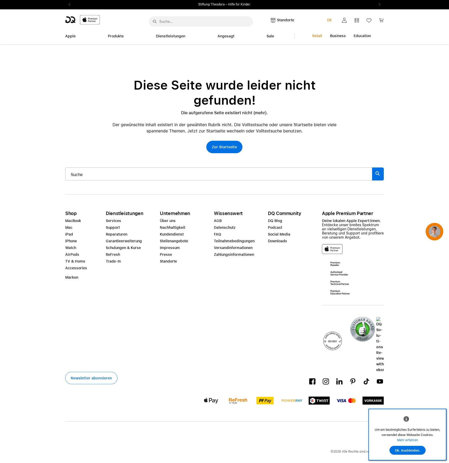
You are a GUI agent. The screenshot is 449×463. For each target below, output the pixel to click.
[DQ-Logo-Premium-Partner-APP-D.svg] (82, 19)
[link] (381, 22)
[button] (344, 20)
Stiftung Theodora (211, 4)
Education (362, 36)
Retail (317, 36)
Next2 (378, 4)
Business (338, 36)
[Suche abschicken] (155, 21)
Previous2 (71, 4)
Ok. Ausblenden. (407, 450)
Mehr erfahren (407, 440)
